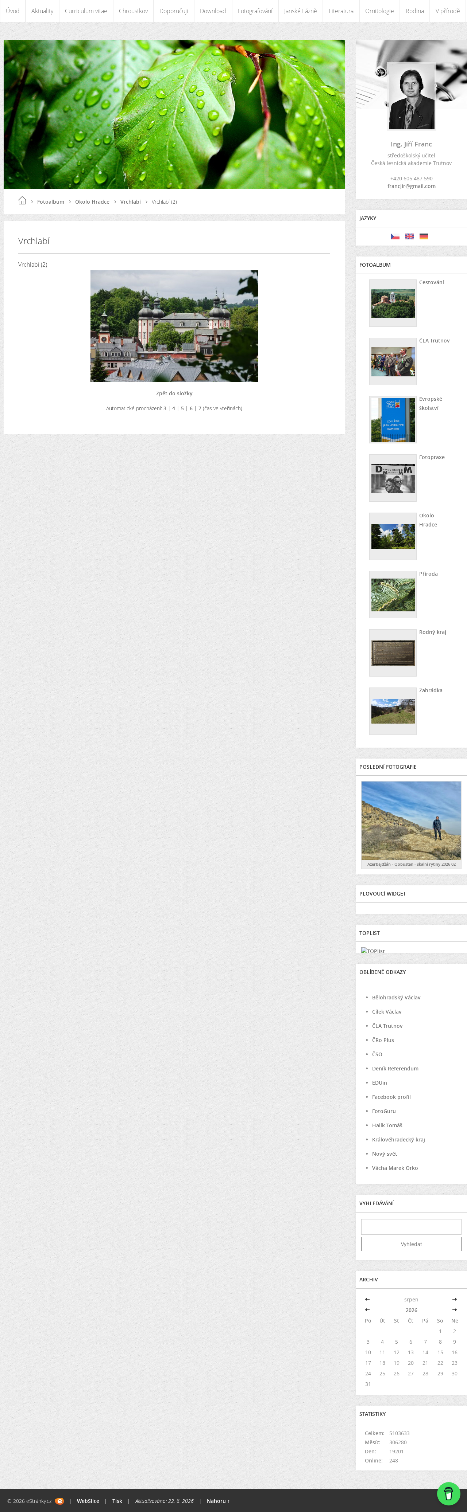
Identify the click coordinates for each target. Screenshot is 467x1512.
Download (213, 11)
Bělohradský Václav (396, 997)
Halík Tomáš (387, 1125)
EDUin (379, 1082)
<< (368, 1299)
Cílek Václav (387, 1011)
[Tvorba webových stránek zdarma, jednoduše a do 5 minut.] (59, 1501)
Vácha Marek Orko (395, 1167)
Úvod (13, 11)
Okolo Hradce (92, 201)
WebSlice (88, 1500)
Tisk (117, 1500)
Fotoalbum (50, 201)
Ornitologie (379, 11)
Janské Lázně (300, 11)
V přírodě (448, 11)
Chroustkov (133, 11)
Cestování (431, 282)
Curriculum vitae (86, 11)
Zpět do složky (174, 393)
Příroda (428, 573)
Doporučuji (173, 11)
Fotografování (255, 11)
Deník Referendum (395, 1068)
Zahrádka (431, 690)
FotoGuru (384, 1111)
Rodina (415, 11)
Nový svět (384, 1153)
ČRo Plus (383, 1040)
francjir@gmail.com (411, 186)
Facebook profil (391, 1096)
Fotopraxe (432, 457)
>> (455, 1299)
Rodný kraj (432, 631)
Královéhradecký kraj (398, 1139)
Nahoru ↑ (218, 1500)
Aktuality (42, 11)
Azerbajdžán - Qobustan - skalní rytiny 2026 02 (411, 864)
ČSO (377, 1054)
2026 (411, 1310)
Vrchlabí (130, 201)
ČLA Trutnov (434, 340)
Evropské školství (430, 403)
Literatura (341, 11)
